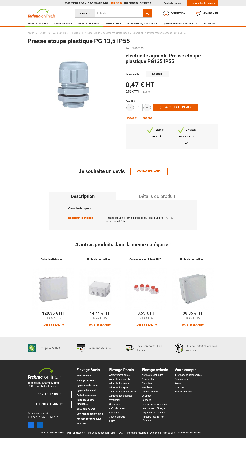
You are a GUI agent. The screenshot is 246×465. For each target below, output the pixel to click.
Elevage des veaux (86, 380)
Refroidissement (117, 408)
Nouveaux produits (98, 2)
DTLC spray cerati (86, 409)
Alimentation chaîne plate (122, 391)
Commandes (181, 379)
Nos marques (131, 2)
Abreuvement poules (152, 375)
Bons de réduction (184, 391)
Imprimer (147, 117)
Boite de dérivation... (53, 259)
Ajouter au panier (178, 107)
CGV (121, 432)
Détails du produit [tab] (157, 196)
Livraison (154, 432)
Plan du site (168, 432)
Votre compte (185, 370)
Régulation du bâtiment (154, 412)
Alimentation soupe (119, 383)
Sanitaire (146, 400)
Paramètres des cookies (189, 432)
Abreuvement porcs (119, 375)
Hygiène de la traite (87, 385)
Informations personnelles (188, 375)
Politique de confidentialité (101, 432)
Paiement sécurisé (136, 432)
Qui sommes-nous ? (76, 2)
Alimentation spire (118, 387)
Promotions (116, 2)
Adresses (179, 387)
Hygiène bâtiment (86, 390)
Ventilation (114, 400)
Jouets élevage (117, 416)
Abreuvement (84, 375)
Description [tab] (83, 196)
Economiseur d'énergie (153, 408)
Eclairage (114, 412)
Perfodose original (86, 395)
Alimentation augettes (120, 395)
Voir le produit (53, 325)
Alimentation (148, 379)
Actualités (145, 2)
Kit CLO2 (81, 423)
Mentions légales (76, 432)
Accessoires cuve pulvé (89, 418)
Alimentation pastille (119, 379)
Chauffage (114, 404)
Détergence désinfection (90, 413)
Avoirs (178, 383)
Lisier (112, 421)
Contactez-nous (172, 3)
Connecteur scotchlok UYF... (146, 259)
